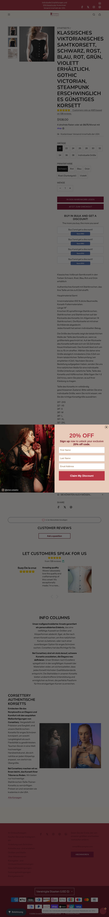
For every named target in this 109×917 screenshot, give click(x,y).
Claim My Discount (81, 475)
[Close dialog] (106, 427)
